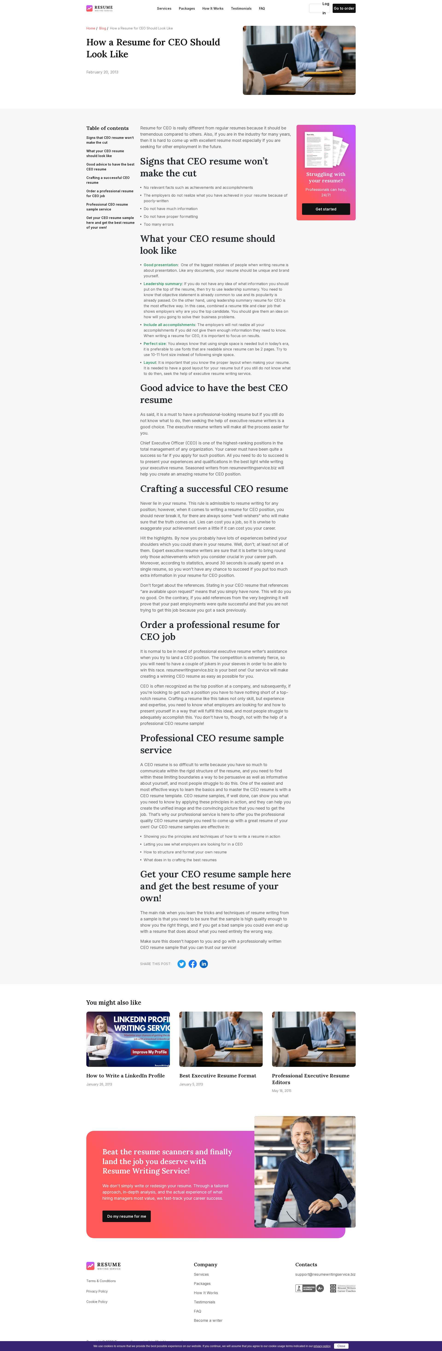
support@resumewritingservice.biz (325, 1274)
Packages (187, 8)
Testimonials (241, 8)
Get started (326, 209)
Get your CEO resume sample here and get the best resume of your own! (110, 222)
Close (341, 1346)
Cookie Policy (97, 1302)
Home (90, 28)
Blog (102, 28)
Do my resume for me (126, 1216)
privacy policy (322, 1346)
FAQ (262, 8)
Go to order (344, 8)
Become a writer (208, 1320)
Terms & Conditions (101, 1281)
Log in (316, 8)
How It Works (213, 8)
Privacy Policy (97, 1291)
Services (164, 8)
